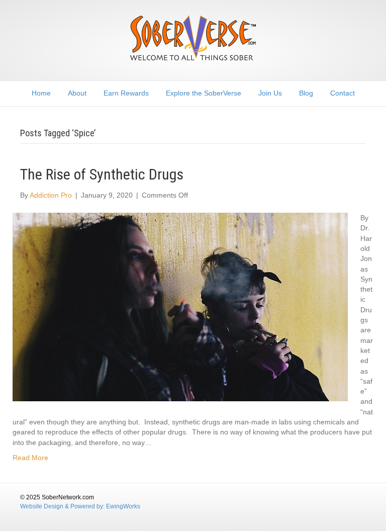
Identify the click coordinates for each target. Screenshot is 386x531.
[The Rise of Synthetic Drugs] (180, 306)
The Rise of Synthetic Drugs (101, 174)
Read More (30, 458)
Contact (342, 93)
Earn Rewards (126, 93)
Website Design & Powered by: (63, 506)
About (77, 93)
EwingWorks (123, 506)
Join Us (270, 93)
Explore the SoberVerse (203, 93)
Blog (306, 93)
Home (41, 93)
